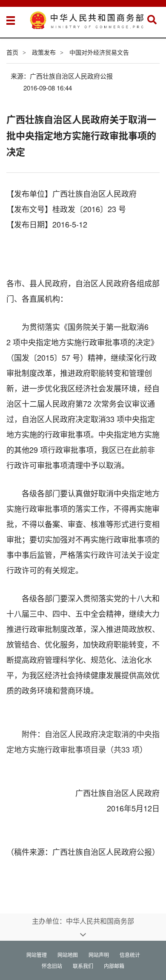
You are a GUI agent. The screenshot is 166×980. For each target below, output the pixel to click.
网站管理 (36, 954)
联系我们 (83, 965)
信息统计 (130, 954)
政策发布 (44, 52)
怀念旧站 (52, 965)
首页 (12, 52)
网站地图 (67, 954)
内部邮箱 (114, 965)
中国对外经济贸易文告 (99, 52)
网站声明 (99, 954)
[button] (152, 19)
